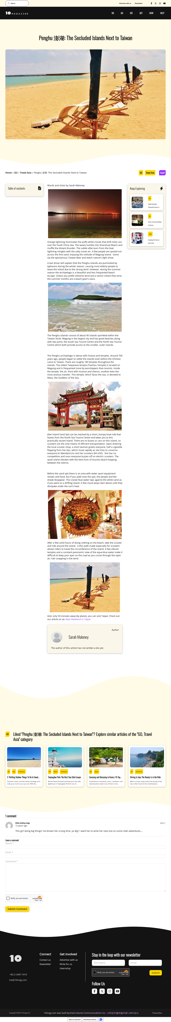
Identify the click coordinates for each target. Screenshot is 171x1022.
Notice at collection (75, 1019)
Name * (9, 843)
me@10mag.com (18, 979)
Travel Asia (150, 172)
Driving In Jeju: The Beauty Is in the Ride (145, 777)
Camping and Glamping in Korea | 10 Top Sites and (104, 778)
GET (141, 13)
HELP (162, 13)
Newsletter (138, 3)
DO (113, 13)
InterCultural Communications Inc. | (89, 1012)
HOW (151, 13)
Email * (9, 852)
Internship (65, 968)
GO (122, 13)
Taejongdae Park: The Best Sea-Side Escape (64, 777)
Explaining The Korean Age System (153, 241)
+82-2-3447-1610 (18, 974)
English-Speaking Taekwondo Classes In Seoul (153, 206)
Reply (162, 823)
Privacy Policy (157, 1013)
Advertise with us (125, 3)
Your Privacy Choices (89, 1019)
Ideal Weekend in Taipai (78, 619)
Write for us (66, 964)
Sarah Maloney (79, 636)
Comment (11, 861)
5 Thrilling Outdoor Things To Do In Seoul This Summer (22, 778)
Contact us (45, 959)
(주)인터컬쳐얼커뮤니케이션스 (123, 1012)
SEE (131, 13)
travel (162, 172)
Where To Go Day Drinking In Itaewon (154, 223)
